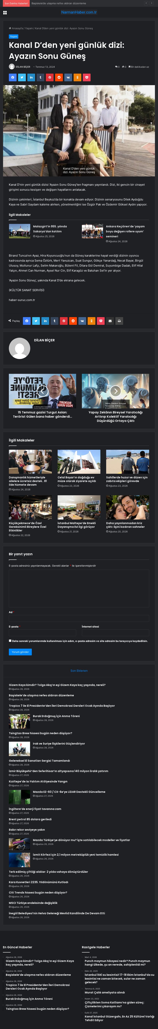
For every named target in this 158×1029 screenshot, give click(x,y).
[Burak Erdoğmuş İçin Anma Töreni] (19, 721)
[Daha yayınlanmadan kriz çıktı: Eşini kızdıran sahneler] (127, 507)
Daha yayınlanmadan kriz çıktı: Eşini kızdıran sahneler (125, 525)
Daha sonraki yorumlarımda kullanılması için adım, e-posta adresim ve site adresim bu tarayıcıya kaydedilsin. (80, 641)
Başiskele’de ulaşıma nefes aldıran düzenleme (41, 695)
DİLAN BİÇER (23, 66)
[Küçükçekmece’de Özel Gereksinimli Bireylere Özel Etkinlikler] (30, 507)
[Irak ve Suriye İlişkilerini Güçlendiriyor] (19, 749)
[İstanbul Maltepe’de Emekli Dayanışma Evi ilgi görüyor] (79, 507)
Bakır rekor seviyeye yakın (27, 830)
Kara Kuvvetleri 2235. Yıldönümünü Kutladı (38, 882)
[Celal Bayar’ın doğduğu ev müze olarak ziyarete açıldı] (79, 462)
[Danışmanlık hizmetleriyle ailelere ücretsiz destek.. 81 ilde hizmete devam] (30, 462)
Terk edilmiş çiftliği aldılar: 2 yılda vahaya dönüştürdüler (48, 872)
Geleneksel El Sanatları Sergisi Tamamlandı (39, 761)
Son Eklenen (79, 670)
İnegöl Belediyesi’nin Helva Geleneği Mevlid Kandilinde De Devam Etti (57, 913)
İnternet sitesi (90, 626)
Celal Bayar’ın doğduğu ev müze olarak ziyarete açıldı (77, 479)
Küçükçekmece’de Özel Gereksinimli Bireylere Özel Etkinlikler (27, 526)
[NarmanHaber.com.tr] (79, 12)
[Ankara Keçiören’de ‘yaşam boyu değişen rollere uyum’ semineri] (92, 231)
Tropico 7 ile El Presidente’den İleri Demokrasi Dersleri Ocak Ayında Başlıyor (76, 3)
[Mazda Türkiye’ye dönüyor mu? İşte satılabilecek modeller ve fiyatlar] (19, 844)
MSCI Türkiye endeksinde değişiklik (33, 903)
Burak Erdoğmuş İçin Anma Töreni (56, 716)
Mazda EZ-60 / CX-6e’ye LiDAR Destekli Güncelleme (69, 792)
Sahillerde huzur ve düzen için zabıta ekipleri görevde (127, 479)
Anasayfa (17, 28)
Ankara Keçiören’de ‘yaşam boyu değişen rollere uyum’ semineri (125, 231)
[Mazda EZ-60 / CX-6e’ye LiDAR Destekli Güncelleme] (19, 797)
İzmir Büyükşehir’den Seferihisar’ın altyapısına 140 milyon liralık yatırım (58, 771)
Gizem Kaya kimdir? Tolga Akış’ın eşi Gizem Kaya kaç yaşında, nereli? (57, 685)
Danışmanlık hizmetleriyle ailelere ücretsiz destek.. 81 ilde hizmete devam (28, 481)
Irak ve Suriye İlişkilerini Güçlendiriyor (59, 744)
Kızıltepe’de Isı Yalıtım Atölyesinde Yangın (38, 781)
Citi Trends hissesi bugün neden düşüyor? (38, 892)
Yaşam (29, 28)
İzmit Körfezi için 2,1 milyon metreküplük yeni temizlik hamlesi (76, 855)
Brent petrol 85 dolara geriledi (30, 819)
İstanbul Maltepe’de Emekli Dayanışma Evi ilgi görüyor (77, 525)
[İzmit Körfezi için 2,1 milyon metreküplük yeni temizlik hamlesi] (19, 860)
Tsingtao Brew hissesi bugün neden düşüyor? (40, 733)
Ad (11, 612)
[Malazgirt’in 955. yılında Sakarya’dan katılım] (19, 231)
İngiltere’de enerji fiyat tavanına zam (35, 809)
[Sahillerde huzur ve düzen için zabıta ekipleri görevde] (127, 462)
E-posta (14, 626)
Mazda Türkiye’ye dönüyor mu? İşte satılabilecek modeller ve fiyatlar (81, 840)
